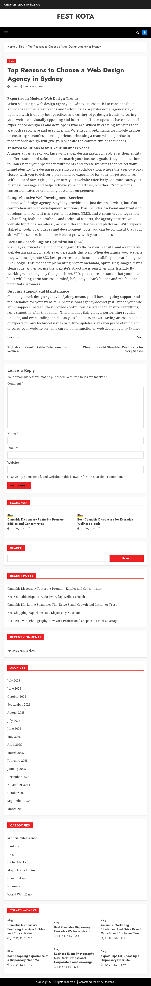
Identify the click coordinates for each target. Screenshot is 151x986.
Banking (13, 846)
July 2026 (13, 681)
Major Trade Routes (21, 870)
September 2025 (18, 704)
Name (12, 434)
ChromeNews (87, 982)
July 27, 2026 (17, 965)
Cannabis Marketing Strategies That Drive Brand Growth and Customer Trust (62, 605)
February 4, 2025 (33, 86)
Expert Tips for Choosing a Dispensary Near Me (120, 958)
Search (16, 548)
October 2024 (16, 793)
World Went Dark (19, 894)
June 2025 (14, 729)
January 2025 (16, 769)
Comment (15, 383)
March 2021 (15, 809)
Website (13, 463)
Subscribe (144, 32)
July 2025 (13, 721)
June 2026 (14, 688)
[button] (6, 32)
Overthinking (17, 878)
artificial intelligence (22, 838)
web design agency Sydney (119, 328)
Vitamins (13, 886)
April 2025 (14, 745)
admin (14, 86)
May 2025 (14, 737)
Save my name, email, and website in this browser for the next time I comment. (67, 477)
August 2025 (16, 713)
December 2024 (18, 777)
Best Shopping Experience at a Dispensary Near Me (43, 613)
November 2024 (18, 785)
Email (12, 448)
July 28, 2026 (17, 528)
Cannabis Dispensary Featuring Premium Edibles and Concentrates (35, 521)
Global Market (17, 862)
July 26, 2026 (111, 965)
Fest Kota (75, 16)
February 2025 (17, 761)
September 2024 (18, 801)
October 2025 (16, 697)
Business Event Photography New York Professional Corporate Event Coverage (62, 621)
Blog (11, 61)
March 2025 (15, 753)
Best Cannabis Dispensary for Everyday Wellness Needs (105, 521)
